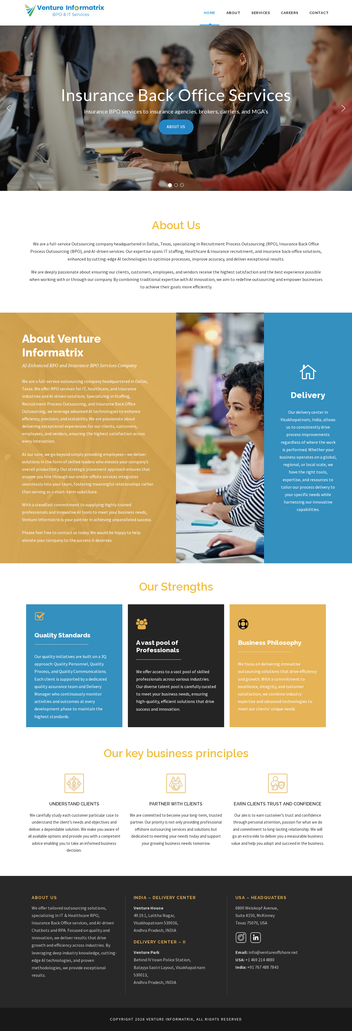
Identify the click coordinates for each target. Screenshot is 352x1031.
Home (209, 13)
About (233, 13)
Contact (319, 13)
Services (260, 13)
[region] (176, 108)
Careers (289, 13)
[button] (8, 108)
